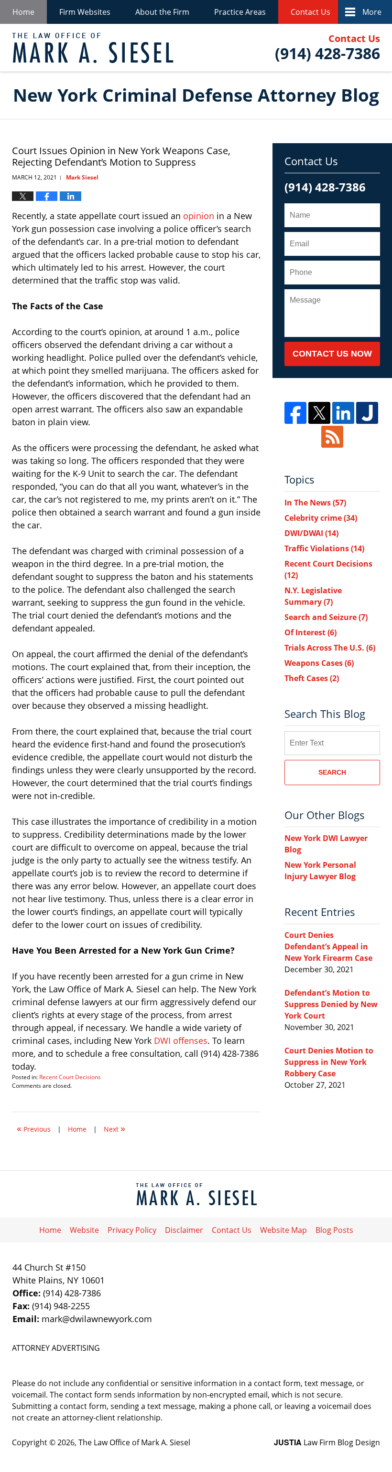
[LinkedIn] (343, 413)
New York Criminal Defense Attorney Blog (93, 48)
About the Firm (162, 12)
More (371, 12)
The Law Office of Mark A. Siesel (134, 1442)
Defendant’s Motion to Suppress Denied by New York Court (331, 1004)
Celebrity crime (320, 518)
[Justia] (367, 413)
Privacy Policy (132, 1230)
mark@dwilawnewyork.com (97, 1319)
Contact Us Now (332, 353)
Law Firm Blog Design (327, 1442)
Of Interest (310, 632)
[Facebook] (295, 413)
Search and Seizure (326, 617)
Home (23, 12)
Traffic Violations (324, 548)
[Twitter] (319, 413)
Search (332, 772)
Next (114, 1128)
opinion (198, 215)
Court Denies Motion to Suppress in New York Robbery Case (328, 1062)
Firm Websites (84, 12)
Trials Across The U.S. (329, 647)
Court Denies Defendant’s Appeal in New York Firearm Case (328, 946)
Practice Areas (240, 12)
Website (84, 1230)
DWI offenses (180, 1040)
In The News (315, 502)
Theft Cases (311, 678)
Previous (34, 1128)
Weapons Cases (319, 663)
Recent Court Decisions (70, 1077)
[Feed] (332, 437)
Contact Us (310, 12)
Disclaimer (184, 1230)
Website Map (283, 1230)
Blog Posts (334, 1230)
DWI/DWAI (311, 533)
